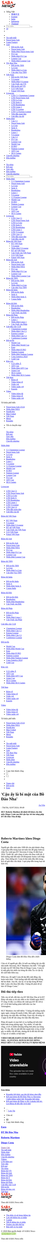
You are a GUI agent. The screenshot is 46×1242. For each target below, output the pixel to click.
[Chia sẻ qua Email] (7, 1120)
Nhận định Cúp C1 (19, 331)
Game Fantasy (12, 42)
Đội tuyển (10, 340)
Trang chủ (10, 783)
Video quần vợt (17, 387)
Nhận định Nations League (22, 354)
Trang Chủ (5, 1148)
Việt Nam (10, 75)
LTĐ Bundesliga (18, 105)
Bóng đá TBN (12, 278)
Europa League (17, 333)
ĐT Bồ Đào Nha (9, 1132)
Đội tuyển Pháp (17, 317)
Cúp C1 (14, 121)
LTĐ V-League (17, 109)
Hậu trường (10, 158)
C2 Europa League (19, 197)
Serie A (14, 128)
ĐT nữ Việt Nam (18, 250)
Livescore (10, 93)
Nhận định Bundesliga (20, 310)
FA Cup (14, 54)
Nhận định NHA (18, 267)
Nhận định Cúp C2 (19, 336)
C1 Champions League (20, 181)
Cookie (9, 1220)
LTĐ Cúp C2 (16, 234)
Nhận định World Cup (20, 345)
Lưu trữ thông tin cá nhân (16, 1217)
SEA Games (16, 153)
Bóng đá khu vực (8, 1189)
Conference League (19, 338)
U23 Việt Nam (17, 88)
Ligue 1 (14, 132)
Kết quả (9, 167)
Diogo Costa (7, 1142)
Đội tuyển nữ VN (18, 86)
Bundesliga (15, 130)
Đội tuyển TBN (17, 65)
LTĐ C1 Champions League (22, 95)
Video (8, 391)
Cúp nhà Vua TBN (19, 72)
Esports (14, 389)
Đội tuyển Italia (17, 292)
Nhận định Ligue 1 (19, 322)
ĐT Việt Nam (16, 243)
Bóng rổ (14, 380)
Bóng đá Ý (5, 1178)
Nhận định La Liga (19, 70)
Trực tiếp (9, 169)
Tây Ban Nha (11, 63)
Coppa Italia (16, 299)
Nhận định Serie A (18, 297)
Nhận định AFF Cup (19, 368)
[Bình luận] (7, 777)
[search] (31, 26)
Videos (4, 1159)
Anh (8, 45)
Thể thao (9, 377)
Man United (11, 414)
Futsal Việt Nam (17, 91)
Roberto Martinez (10, 1137)
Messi (8, 418)
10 (7, 29)
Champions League (19, 329)
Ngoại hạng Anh (13, 40)
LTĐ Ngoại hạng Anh (20, 98)
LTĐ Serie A (16, 102)
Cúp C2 (14, 137)
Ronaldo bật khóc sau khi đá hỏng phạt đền (23, 1094)
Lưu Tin (11, 1111)
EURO (14, 146)
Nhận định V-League (19, 82)
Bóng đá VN (6, 1171)
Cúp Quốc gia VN (18, 84)
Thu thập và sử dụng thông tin (18, 1215)
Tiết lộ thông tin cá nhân (16, 1222)
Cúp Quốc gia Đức (19, 313)
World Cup (15, 144)
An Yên (42, 805)
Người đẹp (10, 411)
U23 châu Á (16, 363)
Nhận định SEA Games (20, 375)
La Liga (14, 68)
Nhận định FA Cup (19, 56)
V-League (15, 79)
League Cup (16, 58)
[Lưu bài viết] (7, 774)
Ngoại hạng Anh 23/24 (15, 407)
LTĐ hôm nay (7, 1161)
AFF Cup (15, 151)
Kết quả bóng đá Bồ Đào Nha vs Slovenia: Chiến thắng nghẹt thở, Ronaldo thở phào (23, 1098)
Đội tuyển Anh (17, 47)
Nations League (17, 149)
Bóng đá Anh (11, 260)
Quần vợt (15, 384)
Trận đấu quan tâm (18, 114)
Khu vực (9, 361)
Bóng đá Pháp (12, 315)
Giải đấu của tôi (17, 116)
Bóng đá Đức (11, 303)
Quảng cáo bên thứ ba (15, 1224)
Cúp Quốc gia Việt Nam (21, 253)
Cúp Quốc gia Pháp (19, 324)
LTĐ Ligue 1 (16, 107)
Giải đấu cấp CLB (13, 326)
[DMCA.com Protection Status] (8, 1234)
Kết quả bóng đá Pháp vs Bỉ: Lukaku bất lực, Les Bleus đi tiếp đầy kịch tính (24, 1102)
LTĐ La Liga (16, 100)
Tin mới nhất (11, 38)
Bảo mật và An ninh (14, 1227)
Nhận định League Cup (20, 61)
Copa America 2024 (19, 357)
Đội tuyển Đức (17, 306)
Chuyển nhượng (12, 156)
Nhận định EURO (18, 350)
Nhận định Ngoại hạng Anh (22, 51)
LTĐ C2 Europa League (21, 112)
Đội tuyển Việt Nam (19, 77)
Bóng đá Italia (12, 290)
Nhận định (10, 119)
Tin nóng (9, 165)
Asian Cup (15, 370)
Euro (13, 347)
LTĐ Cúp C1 (16, 218)
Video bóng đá (17, 394)
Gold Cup (15, 359)
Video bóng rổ (17, 382)
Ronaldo (9, 421)
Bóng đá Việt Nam (13, 241)
